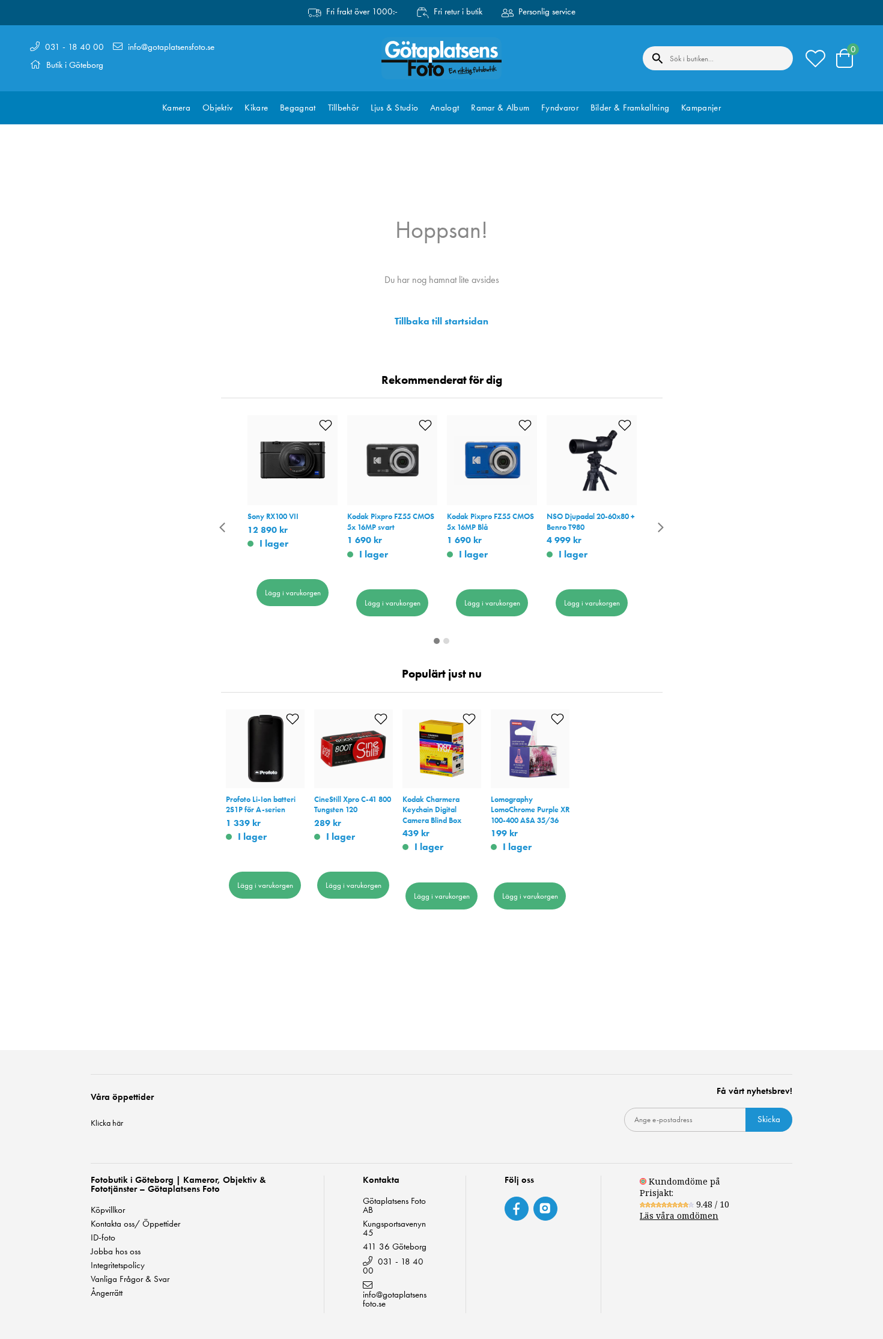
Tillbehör (343, 108)
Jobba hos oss (116, 1251)
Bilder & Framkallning (629, 108)
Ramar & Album (500, 108)
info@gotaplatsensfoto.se (171, 47)
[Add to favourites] (325, 425)
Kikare (256, 108)
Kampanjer (701, 108)
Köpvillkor (108, 1210)
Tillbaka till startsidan (441, 321)
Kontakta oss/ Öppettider (135, 1223)
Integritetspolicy (118, 1265)
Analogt (444, 108)
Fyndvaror (559, 108)
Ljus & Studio (394, 108)
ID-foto (103, 1237)
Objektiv (217, 108)
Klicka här (107, 1122)
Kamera (176, 108)
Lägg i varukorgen (293, 593)
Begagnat (297, 108)
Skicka (768, 1119)
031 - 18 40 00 (74, 47)
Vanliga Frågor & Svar (130, 1279)
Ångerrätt (107, 1293)
